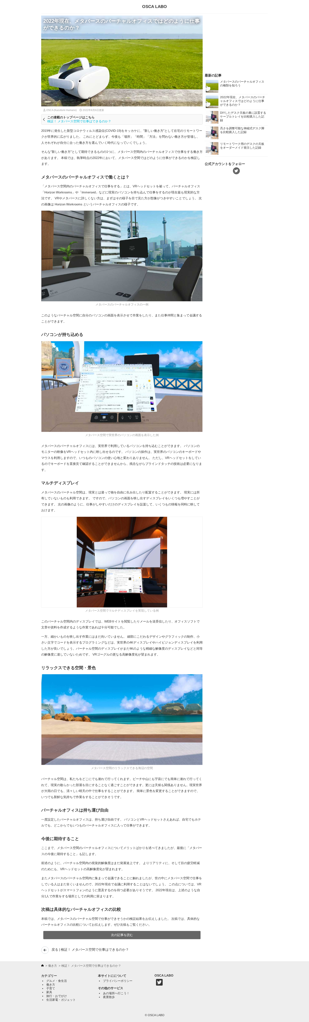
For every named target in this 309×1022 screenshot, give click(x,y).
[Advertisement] (236, 42)
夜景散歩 (109, 997)
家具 (49, 992)
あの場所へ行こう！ (116, 993)
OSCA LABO (154, 6)
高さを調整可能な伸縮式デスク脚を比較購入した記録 (242, 130)
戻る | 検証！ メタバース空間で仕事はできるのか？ (90, 949)
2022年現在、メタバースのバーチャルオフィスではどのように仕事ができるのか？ (242, 100)
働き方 (52, 965)
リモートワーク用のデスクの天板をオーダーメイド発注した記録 (242, 145)
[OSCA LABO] (42, 965)
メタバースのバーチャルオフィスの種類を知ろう (242, 83)
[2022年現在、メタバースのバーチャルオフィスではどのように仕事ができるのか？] (213, 102)
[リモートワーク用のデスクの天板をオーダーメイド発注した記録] (213, 148)
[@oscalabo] (159, 985)
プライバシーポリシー (117, 980)
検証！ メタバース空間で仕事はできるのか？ (79, 121)
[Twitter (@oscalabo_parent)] (236, 171)
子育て (50, 988)
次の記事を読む (122, 935)
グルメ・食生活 (56, 980)
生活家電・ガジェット (61, 999)
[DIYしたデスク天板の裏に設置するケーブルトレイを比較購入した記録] (213, 117)
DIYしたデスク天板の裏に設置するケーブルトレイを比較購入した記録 (243, 116)
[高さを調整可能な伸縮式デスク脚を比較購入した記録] (213, 133)
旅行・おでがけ (56, 996)
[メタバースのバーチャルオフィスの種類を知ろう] (213, 86)
